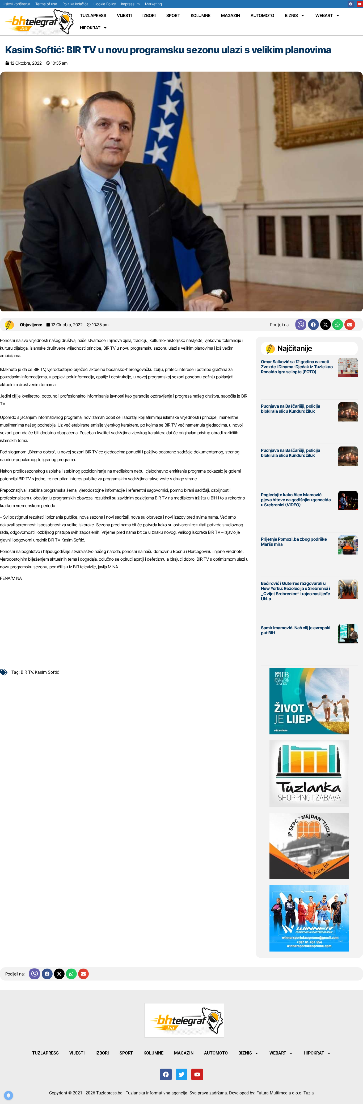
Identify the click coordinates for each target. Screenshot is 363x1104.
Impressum (130, 4)
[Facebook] (351, 4)
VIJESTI (124, 15)
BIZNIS (291, 15)
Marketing (153, 4)
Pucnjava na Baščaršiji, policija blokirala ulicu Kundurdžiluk (290, 408)
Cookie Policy (105, 4)
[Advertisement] (125, 623)
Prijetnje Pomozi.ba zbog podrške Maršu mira (294, 541)
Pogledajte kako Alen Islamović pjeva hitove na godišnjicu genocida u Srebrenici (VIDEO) (296, 499)
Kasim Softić (47, 672)
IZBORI (149, 15)
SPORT (173, 15)
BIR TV (27, 672)
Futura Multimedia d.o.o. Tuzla (285, 1092)
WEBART (324, 15)
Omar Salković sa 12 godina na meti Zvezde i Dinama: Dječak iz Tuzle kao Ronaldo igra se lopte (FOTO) (297, 366)
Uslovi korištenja (16, 4)
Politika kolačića (75, 4)
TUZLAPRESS (93, 15)
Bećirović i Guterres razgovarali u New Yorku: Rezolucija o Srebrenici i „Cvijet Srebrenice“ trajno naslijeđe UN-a (295, 591)
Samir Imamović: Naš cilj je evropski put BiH (295, 630)
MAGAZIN (230, 15)
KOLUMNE (200, 15)
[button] (313, 324)
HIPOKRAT (90, 27)
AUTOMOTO (262, 15)
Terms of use (46, 4)
